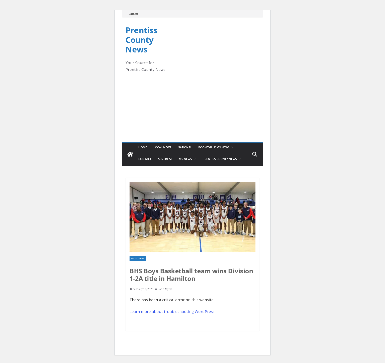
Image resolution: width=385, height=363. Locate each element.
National (185, 147)
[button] (232, 147)
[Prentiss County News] (130, 154)
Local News (162, 147)
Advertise (165, 159)
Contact (144, 159)
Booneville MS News (214, 147)
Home (142, 147)
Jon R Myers (165, 289)
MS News (185, 159)
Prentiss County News (141, 40)
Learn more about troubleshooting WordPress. (172, 311)
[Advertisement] (192, 112)
